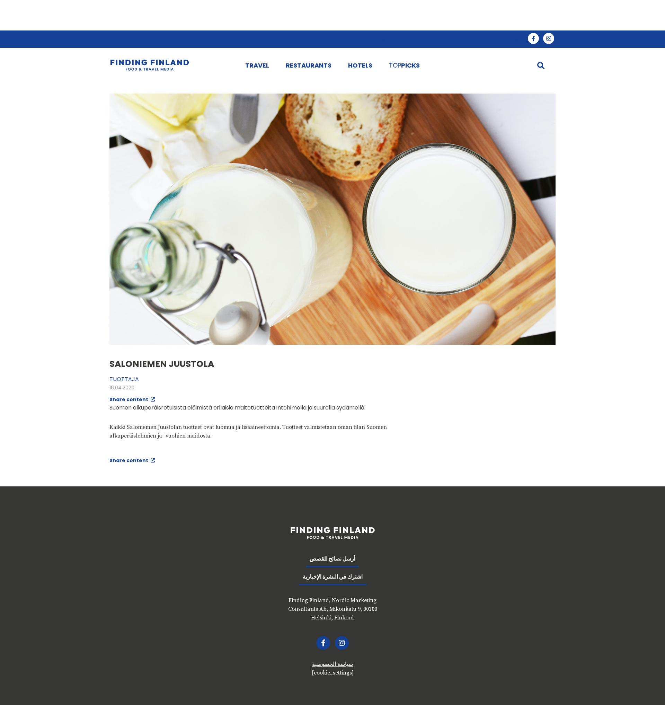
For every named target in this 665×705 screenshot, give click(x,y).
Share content (129, 399)
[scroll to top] (645, 685)
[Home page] (170, 65)
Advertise (449, 39)
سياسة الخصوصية (332, 664)
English (383, 39)
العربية (415, 39)
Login (514, 39)
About (484, 39)
